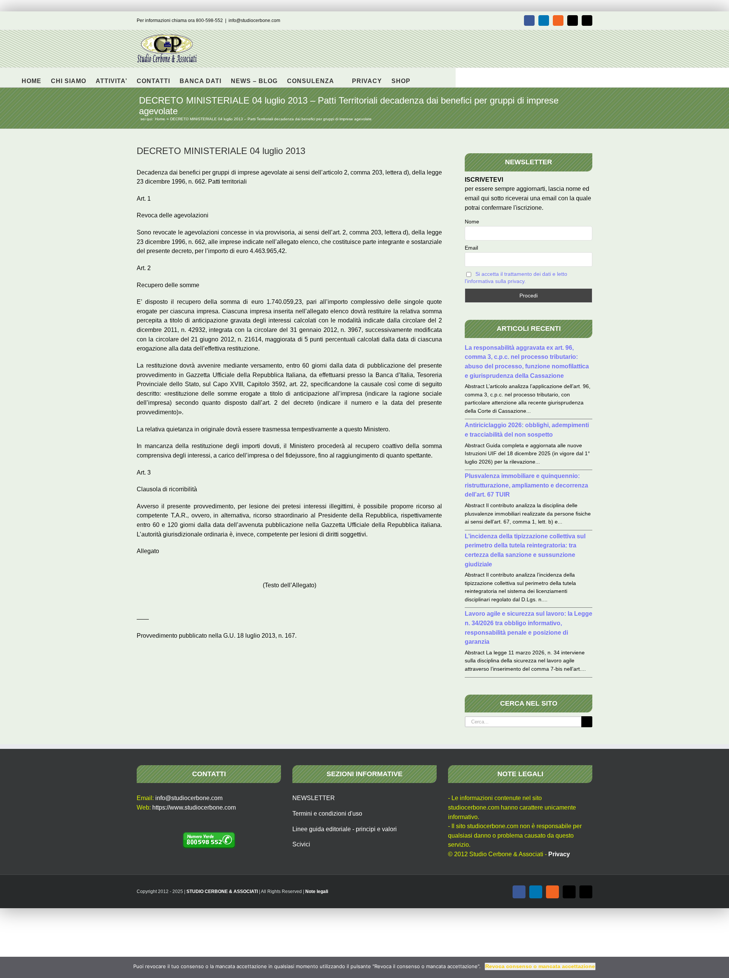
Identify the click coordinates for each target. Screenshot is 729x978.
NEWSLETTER (313, 798)
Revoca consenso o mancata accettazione (540, 966)
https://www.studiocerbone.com (194, 807)
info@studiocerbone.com (254, 20)
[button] (422, 77)
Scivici (301, 844)
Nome (472, 222)
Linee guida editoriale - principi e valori (344, 829)
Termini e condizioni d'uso (327, 813)
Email (471, 248)
